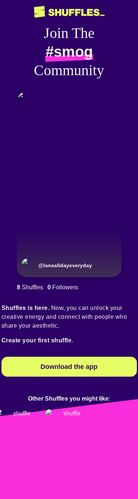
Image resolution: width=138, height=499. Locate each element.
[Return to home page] (69, 12)
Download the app (69, 366)
